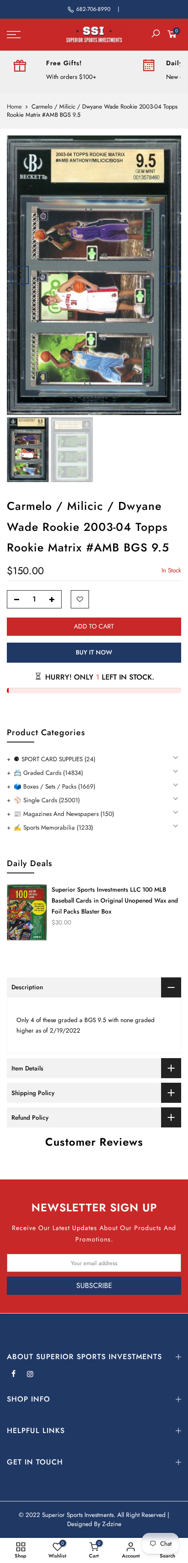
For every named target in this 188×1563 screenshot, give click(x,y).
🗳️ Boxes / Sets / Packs (54, 786)
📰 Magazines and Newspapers (64, 814)
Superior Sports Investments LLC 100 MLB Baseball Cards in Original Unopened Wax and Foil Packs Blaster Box (115, 900)
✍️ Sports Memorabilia (53, 827)
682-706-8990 (93, 9)
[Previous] (19, 275)
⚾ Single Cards (47, 800)
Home (14, 107)
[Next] (168, 275)
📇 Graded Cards (48, 773)
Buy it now (94, 652)
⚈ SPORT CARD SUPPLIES (54, 759)
